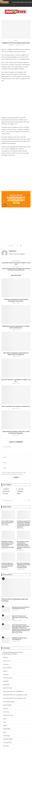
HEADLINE (6, 684)
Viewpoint (6, 746)
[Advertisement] (16, 98)
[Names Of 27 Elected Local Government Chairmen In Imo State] (5, 618)
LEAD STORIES (7, 705)
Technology (6, 735)
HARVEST (5, 681)
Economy (5, 664)
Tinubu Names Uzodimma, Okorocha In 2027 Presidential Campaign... (16, 432)
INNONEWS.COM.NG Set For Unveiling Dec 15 (19, 638)
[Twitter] (14, 4)
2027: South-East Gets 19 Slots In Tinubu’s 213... (16, 406)
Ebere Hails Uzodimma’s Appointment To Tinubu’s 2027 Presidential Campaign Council (23, 565)
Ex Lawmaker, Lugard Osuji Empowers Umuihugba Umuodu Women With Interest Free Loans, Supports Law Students (23, 545)
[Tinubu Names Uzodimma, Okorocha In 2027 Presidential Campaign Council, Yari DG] (16, 419)
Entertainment (7, 667)
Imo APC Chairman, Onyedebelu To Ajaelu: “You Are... (16, 380)
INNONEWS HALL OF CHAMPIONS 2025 (14, 698)
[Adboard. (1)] (16, 192)
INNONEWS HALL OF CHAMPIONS (13, 691)
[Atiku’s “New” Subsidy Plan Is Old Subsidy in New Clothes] (8, 514)
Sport (4, 732)
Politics (5, 725)
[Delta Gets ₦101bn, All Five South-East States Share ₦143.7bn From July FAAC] (8, 556)
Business (5, 657)
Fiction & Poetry (7, 678)
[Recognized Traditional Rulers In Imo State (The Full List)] (5, 609)
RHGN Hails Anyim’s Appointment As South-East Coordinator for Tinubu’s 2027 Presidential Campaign (7, 544)
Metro (5, 718)
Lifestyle (5, 708)
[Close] (2, 2)
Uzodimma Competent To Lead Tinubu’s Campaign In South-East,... (16, 300)
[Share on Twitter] (20, 245)
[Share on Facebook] (19, 245)
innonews (12, 44)
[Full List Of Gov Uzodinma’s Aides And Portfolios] (16, 587)
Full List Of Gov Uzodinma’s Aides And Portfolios (14, 600)
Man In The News (8, 715)
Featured (5, 674)
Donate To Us (7, 661)
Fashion (5, 671)
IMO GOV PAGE (7, 688)
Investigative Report (9, 701)
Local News (6, 712)
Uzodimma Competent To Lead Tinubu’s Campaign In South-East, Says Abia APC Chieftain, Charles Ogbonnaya (23, 524)
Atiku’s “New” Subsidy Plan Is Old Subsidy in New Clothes (7, 522)
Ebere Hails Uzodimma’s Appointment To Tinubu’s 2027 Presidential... (16, 353)
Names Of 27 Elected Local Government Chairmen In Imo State (20, 617)
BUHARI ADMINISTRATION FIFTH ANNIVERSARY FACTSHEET (12, 653)
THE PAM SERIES (8, 739)
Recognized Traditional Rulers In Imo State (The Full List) (21, 607)
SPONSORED (6, 729)
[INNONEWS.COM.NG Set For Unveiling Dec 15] (5, 640)
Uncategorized (7, 742)
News (4, 722)
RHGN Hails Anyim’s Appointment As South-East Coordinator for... (16, 326)
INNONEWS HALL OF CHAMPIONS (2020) (15, 695)
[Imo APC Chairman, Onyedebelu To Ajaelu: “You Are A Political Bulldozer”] (16, 368)
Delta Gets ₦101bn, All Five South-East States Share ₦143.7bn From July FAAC (7, 565)
